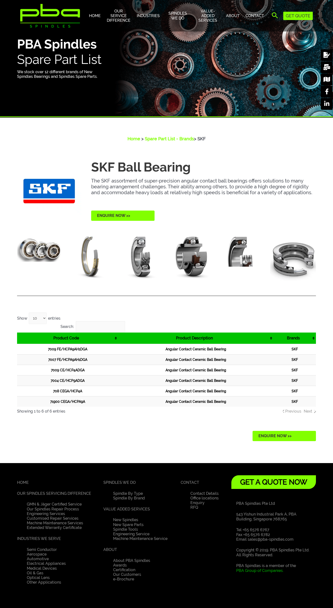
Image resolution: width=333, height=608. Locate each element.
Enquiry (197, 502)
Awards (120, 565)
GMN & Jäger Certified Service (54, 504)
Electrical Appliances (46, 563)
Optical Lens (38, 577)
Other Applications (44, 582)
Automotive (38, 559)
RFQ (194, 507)
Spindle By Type (128, 493)
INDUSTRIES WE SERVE (39, 538)
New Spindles (125, 519)
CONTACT (190, 482)
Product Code (66, 338)
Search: (67, 326)
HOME (23, 482)
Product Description (194, 338)
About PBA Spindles (131, 560)
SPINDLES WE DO (119, 482)
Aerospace (37, 554)
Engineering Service (131, 534)
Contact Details (204, 493)
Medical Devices (42, 568)
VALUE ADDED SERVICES (126, 509)
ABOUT (110, 549)
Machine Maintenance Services (55, 523)
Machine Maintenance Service (140, 538)
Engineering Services (46, 513)
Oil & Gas (35, 573)
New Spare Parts (128, 524)
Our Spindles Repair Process (53, 509)
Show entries (38, 318)
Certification (124, 569)
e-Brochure (123, 579)
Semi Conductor (42, 549)
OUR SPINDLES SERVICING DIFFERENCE (54, 493)
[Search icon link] (275, 16)
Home (133, 138)
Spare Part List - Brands (169, 138)
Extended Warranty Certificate (54, 527)
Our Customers (127, 574)
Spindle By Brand (129, 498)
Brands (293, 338)
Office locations (204, 498)
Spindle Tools (125, 529)
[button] (123, 216)
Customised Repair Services (52, 518)
